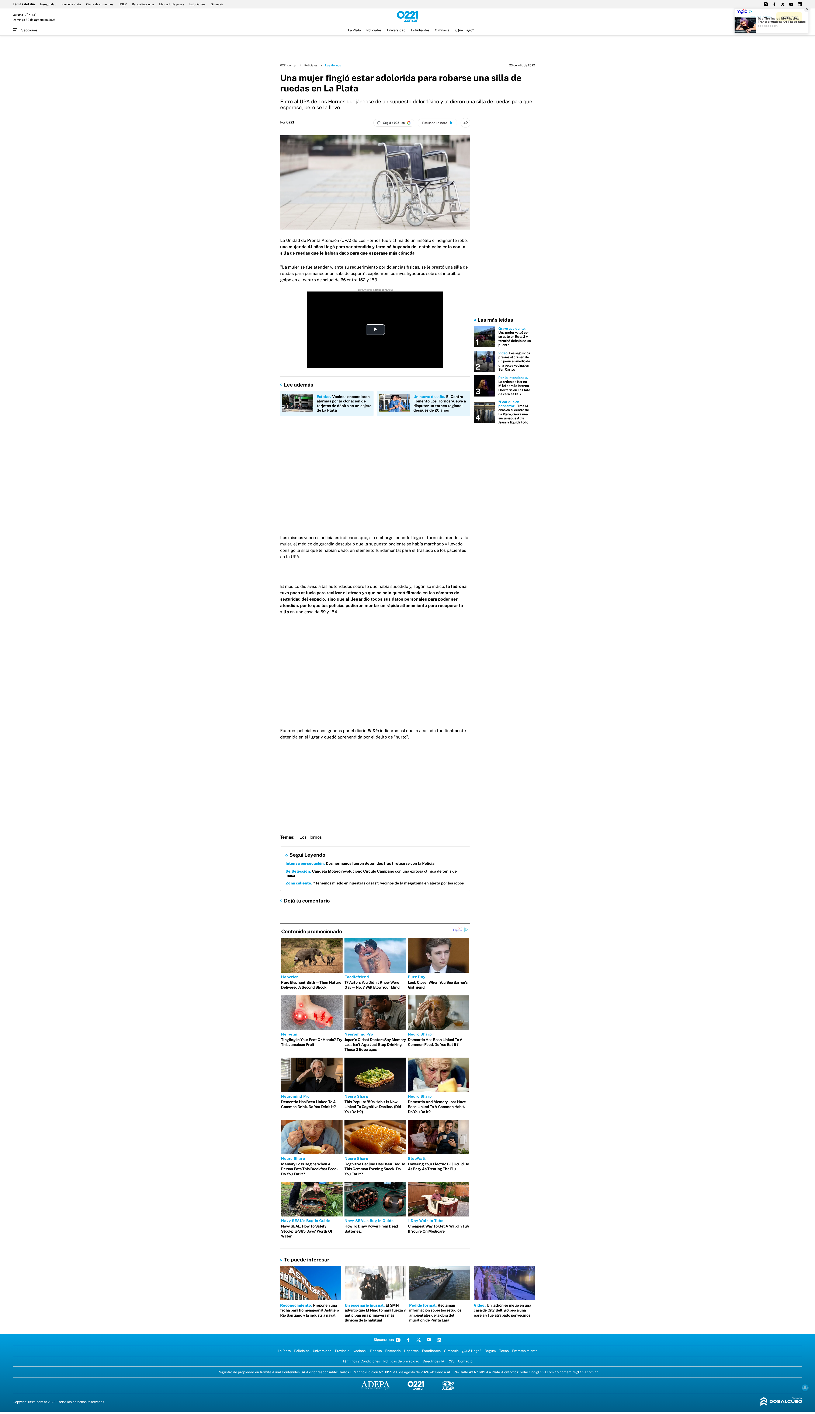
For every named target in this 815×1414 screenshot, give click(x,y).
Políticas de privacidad (401, 1361)
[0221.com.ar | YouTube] (791, 4)
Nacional (360, 1351)
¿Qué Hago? (464, 30)
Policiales (374, 30)
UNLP (123, 4)
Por (287, 122)
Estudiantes (197, 4)
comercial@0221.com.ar (579, 1372)
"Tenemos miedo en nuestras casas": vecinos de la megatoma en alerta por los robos (374, 883)
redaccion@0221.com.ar (539, 1372)
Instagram (398, 1339)
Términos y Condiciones (361, 1361)
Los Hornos (310, 837)
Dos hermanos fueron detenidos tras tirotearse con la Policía (359, 863)
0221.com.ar (288, 65)
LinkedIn (438, 1339)
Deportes (411, 1351)
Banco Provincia (143, 4)
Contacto (465, 1361)
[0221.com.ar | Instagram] (765, 4)
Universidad (396, 30)
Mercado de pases (171, 4)
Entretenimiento (524, 1351)
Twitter (418, 1339)
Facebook (408, 1339)
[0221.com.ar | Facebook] (774, 4)
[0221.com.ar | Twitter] (782, 4)
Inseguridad (48, 4)
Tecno (504, 1351)
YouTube (428, 1339)
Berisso (376, 1351)
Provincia (342, 1351)
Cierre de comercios (99, 4)
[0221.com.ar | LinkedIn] (799, 4)
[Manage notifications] (805, 1387)
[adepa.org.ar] (375, 1385)
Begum (490, 1351)
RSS (451, 1361)
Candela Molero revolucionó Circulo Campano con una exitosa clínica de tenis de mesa (371, 873)
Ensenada (393, 1351)
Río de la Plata (71, 4)
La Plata (354, 30)
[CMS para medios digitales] (781, 1401)
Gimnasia (217, 4)
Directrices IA (433, 1361)
